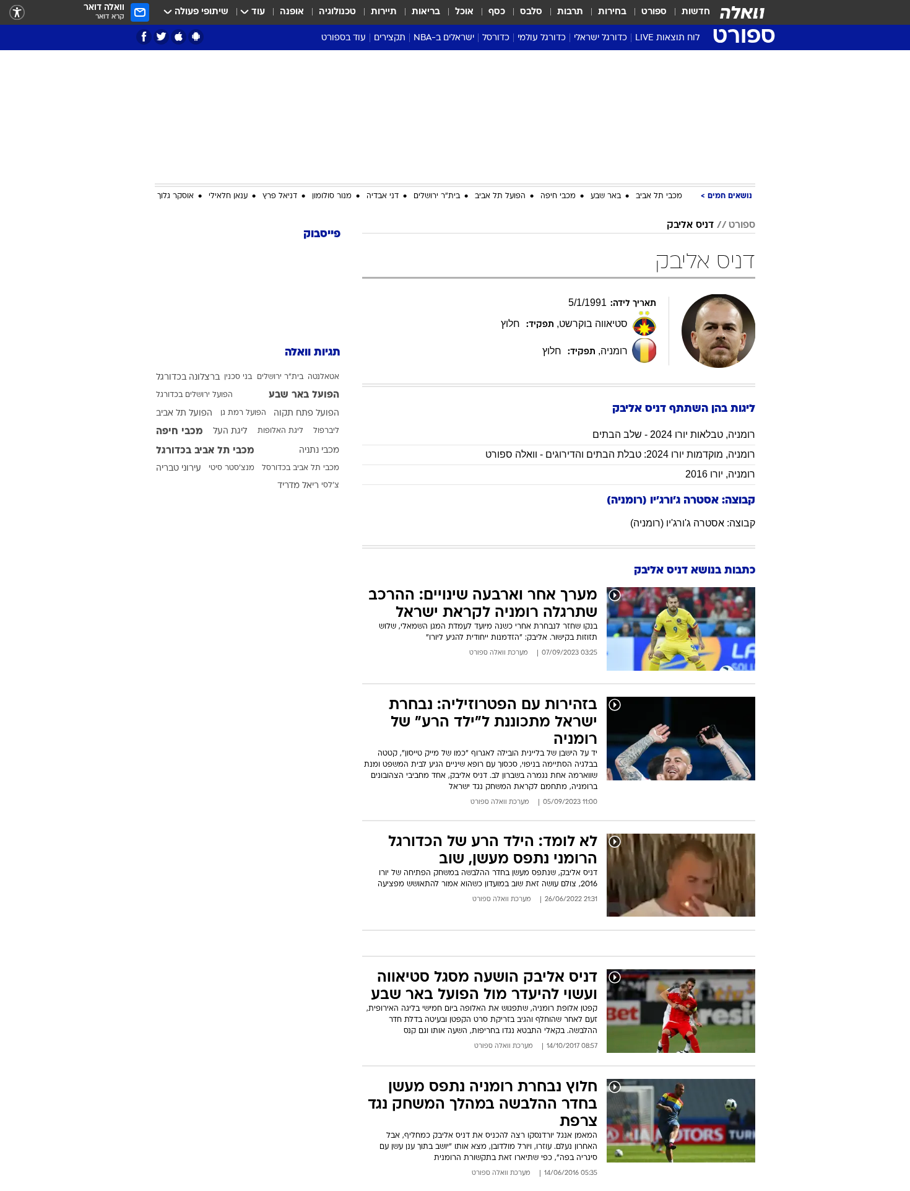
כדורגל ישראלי (600, 38)
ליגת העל (230, 431)
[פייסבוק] (144, 37)
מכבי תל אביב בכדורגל (205, 451)
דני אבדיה (382, 196)
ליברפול (326, 431)
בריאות (426, 12)
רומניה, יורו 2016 (720, 474)
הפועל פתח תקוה (306, 413)
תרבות (570, 12)
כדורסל (495, 38)
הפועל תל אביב (500, 196)
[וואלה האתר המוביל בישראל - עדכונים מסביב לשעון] (742, 12)
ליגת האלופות (280, 431)
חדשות (696, 12)
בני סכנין (238, 377)
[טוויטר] (161, 37)
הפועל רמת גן (243, 413)
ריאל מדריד (298, 486)
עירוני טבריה (178, 469)
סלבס (531, 12)
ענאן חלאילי (228, 196)
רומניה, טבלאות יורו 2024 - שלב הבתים (673, 434)
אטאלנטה (323, 377)
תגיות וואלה (312, 352)
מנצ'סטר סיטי (231, 468)
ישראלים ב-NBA (444, 38)
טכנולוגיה (337, 12)
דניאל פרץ (279, 196)
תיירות (384, 12)
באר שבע (606, 196)
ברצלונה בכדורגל (188, 377)
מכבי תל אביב (659, 196)
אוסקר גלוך (175, 196)
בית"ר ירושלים (437, 196)
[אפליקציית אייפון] (178, 37)
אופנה (292, 12)
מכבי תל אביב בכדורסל (300, 468)
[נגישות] (17, 12)
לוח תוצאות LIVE (667, 38)
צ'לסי (330, 485)
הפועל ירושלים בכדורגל (194, 395)
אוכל (464, 12)
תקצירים (389, 38)
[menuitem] (688, 12)
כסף (496, 12)
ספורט (654, 12)
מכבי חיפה (558, 196)
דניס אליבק (690, 225)
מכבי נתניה (319, 451)
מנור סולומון (332, 196)
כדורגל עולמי (542, 38)
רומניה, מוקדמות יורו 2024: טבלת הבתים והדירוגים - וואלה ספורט (620, 454)
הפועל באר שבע (304, 395)
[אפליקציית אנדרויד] (196, 37)
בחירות (612, 12)
